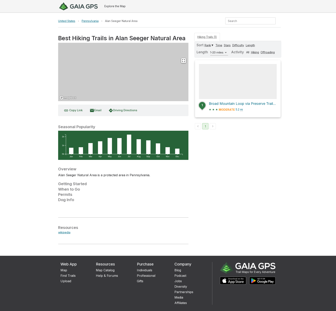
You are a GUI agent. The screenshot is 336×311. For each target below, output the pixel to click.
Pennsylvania (90, 21)
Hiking (255, 52)
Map (63, 270)
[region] (123, 72)
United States (66, 21)
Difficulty (238, 45)
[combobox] (247, 20)
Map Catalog (105, 270)
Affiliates (180, 303)
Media (178, 297)
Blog (177, 270)
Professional (146, 276)
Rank (207, 45)
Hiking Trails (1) (207, 37)
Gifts (140, 281)
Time (218, 45)
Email (96, 110)
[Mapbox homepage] (67, 97)
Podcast (180, 276)
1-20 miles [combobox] (216, 52)
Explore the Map (115, 6)
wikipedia (64, 232)
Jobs (178, 281)
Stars (227, 45)
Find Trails (68, 276)
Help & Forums (107, 276)
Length (250, 45)
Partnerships (183, 292)
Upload (65, 281)
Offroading (268, 52)
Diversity (180, 286)
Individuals (144, 270)
